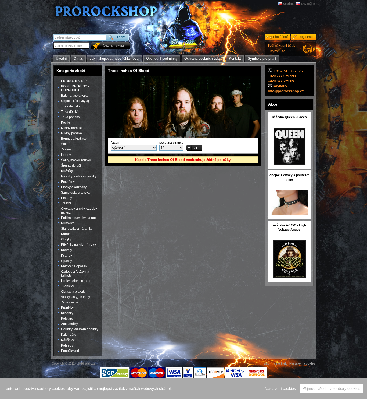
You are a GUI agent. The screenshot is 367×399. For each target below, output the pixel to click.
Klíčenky (67, 313)
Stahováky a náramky (76, 228)
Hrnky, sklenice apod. (76, 281)
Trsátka (66, 203)
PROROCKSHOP (74, 81)
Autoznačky (69, 324)
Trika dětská (70, 112)
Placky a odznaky (74, 187)
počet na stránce (171, 143)
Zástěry (66, 149)
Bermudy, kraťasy (74, 139)
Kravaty (66, 250)
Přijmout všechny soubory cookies (331, 388)
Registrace (306, 37)
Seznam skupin (114, 45)
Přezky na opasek (74, 266)
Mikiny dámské (72, 128)
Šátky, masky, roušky (76, 160)
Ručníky (67, 171)
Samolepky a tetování (76, 192)
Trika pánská (70, 117)
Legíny (66, 155)
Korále (66, 234)
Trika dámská (71, 106)
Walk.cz (90, 363)
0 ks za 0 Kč (281, 48)
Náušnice (68, 340)
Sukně (65, 144)
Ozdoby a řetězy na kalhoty (75, 273)
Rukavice (68, 223)
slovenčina (308, 3)
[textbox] (72, 45)
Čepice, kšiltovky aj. (75, 101)
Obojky (66, 239)
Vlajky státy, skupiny (75, 297)
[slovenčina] (298, 3)
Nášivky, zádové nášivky (78, 176)
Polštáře (67, 318)
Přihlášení (280, 37)
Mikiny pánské (71, 133)
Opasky (66, 261)
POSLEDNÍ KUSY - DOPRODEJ (75, 88)
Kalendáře (68, 335)
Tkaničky (67, 286)
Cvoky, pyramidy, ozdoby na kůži (79, 210)
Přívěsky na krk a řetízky (78, 245)
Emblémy (68, 182)
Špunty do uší (71, 165)
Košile (65, 122)
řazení (115, 143)
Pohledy (67, 345)
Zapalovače (69, 302)
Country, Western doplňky (79, 329)
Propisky (67, 308)
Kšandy (66, 255)
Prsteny (66, 198)
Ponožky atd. (70, 351)
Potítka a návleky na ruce (79, 218)
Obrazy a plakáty (73, 291)
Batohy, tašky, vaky (74, 95)
